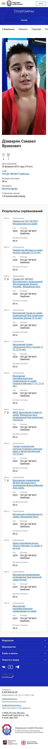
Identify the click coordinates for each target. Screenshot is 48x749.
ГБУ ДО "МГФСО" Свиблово (15, 174)
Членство (23, 29)
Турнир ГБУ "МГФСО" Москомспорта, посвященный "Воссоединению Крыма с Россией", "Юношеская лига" (27, 283)
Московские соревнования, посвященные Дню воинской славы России (27, 577)
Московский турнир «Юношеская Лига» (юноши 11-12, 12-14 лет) (28, 347)
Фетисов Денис (9, 188)
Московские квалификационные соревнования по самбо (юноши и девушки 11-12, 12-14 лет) (28, 381)
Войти (41, 3)
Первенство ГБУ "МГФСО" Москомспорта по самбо (25, 222)
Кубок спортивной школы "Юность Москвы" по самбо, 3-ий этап (28, 545)
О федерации (8, 29)
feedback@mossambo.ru (11, 705)
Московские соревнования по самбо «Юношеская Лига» (28, 515)
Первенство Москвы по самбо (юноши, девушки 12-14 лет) (28, 251)
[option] (8, 29)
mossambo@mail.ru (9, 699)
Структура (36, 29)
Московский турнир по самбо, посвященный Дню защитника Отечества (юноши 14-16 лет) (28, 315)
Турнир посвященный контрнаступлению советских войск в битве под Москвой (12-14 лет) (27, 450)
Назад (24, 20)
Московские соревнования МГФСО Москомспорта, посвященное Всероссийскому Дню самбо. (28, 484)
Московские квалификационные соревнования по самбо (25, 608)
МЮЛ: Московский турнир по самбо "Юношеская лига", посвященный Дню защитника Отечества (28, 416)
